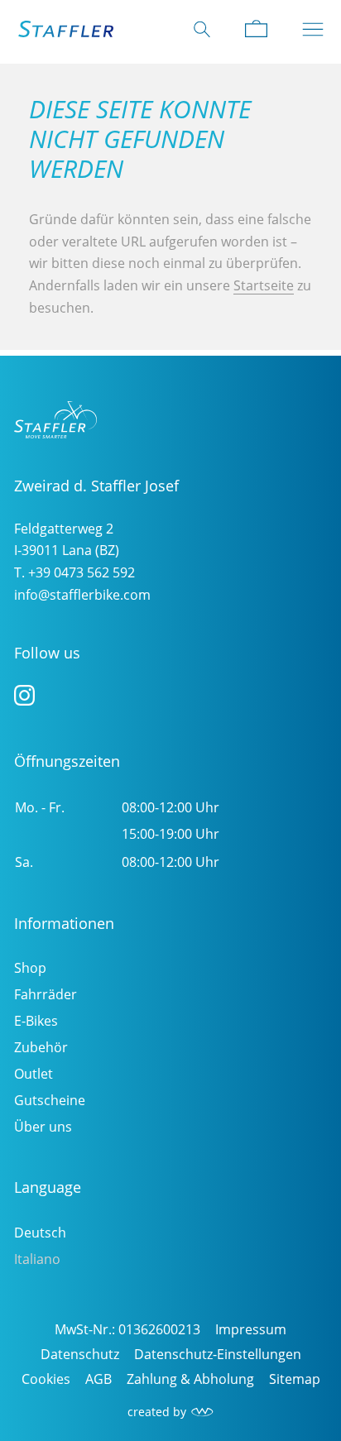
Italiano (37, 1259)
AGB (98, 1379)
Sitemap (294, 1379)
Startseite (263, 285)
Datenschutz (80, 1354)
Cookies (46, 1379)
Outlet (33, 1074)
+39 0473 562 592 (81, 572)
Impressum (250, 1329)
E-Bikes (36, 1021)
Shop (30, 968)
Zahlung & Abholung (190, 1379)
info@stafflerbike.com (82, 595)
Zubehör (41, 1047)
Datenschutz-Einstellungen (217, 1354)
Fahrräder (45, 994)
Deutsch (40, 1232)
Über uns (43, 1127)
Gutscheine (49, 1100)
